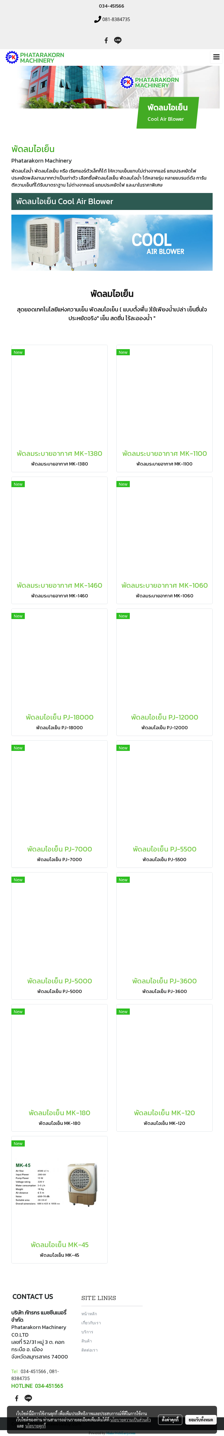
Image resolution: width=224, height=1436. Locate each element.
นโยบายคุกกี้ (35, 1425)
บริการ (87, 1332)
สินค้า (86, 1341)
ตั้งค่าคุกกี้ (170, 1419)
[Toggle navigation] (216, 57)
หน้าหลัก (89, 1313)
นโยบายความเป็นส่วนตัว (130, 1419)
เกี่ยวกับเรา (91, 1322)
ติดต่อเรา (89, 1350)
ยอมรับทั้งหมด (201, 1419)
